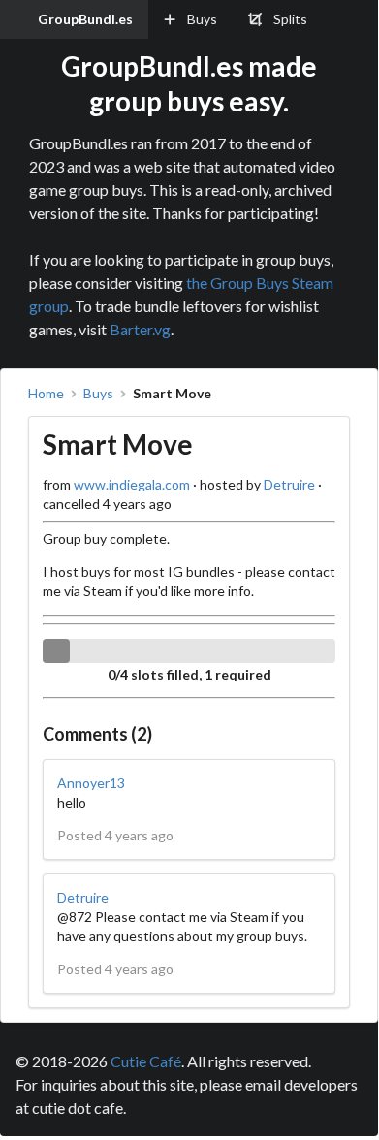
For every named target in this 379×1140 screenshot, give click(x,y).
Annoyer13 (91, 783)
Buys (98, 393)
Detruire (289, 484)
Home (46, 393)
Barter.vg (140, 329)
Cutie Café (146, 1061)
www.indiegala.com (132, 484)
